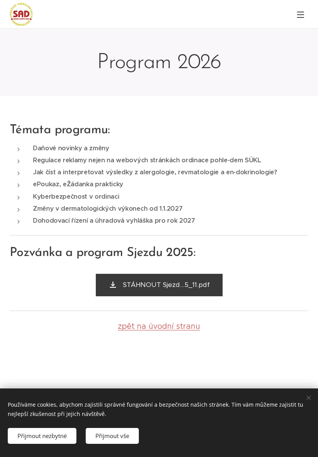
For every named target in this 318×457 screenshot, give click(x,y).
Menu (300, 14)
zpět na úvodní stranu (159, 326)
